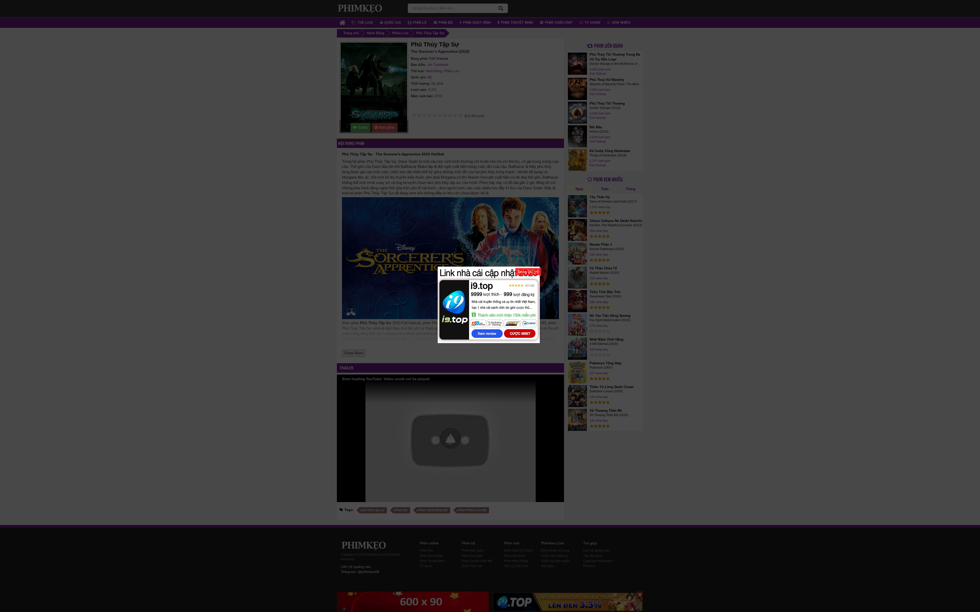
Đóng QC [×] (528, 272)
